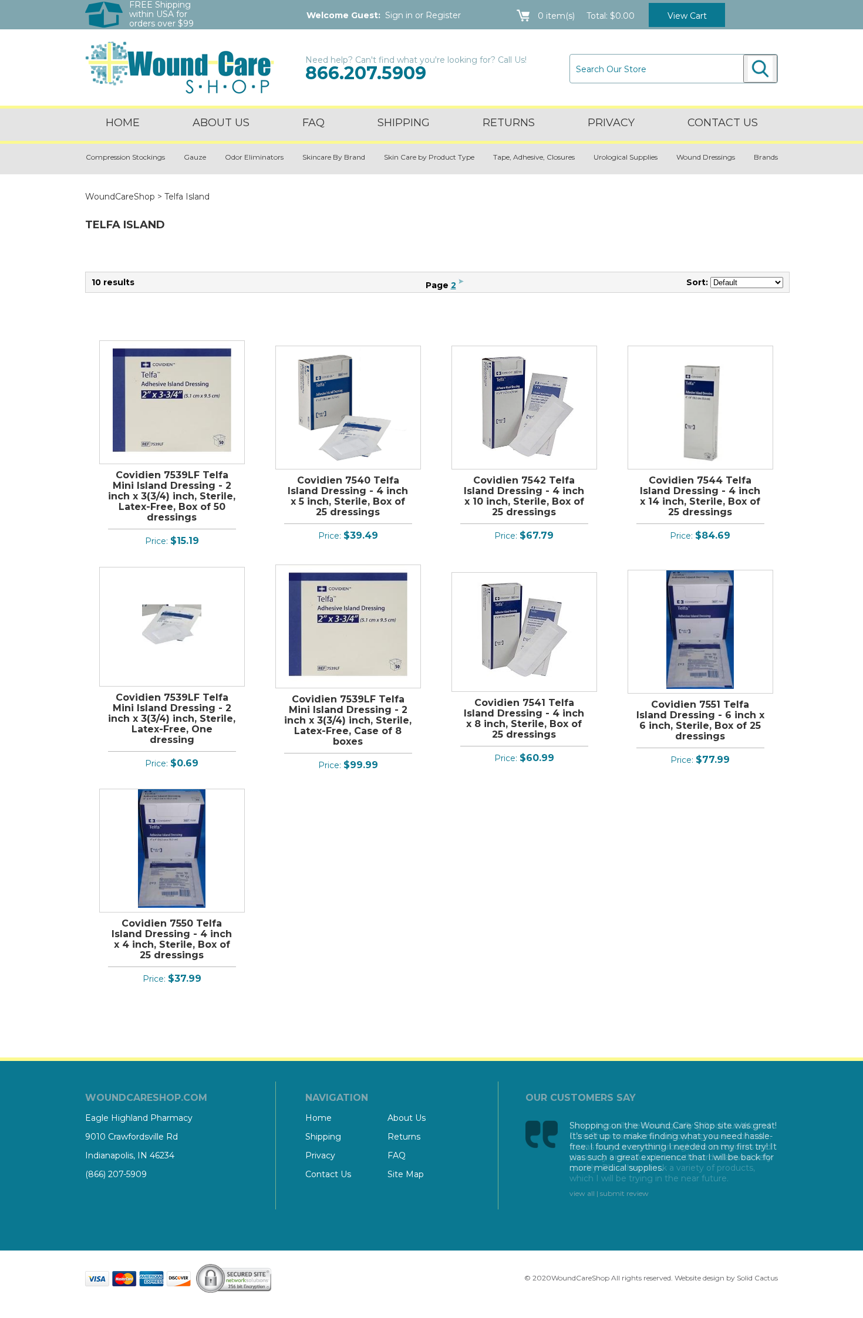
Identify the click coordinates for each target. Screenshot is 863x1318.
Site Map (405, 1174)
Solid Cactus (757, 1277)
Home (123, 122)
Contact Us (328, 1174)
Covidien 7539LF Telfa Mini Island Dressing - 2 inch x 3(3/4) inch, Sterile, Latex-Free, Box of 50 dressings (171, 496)
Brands (766, 157)
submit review (624, 1193)
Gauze (195, 157)
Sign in (399, 15)
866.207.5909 (365, 73)
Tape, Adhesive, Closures (534, 157)
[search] (760, 69)
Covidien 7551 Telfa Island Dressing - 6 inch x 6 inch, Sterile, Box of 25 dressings (700, 720)
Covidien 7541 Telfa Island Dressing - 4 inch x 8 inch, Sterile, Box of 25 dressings (524, 718)
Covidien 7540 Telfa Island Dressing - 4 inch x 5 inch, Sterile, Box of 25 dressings (348, 496)
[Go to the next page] (461, 285)
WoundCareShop (120, 196)
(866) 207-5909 (116, 1174)
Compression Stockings (125, 157)
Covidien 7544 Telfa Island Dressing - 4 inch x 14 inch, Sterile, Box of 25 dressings (700, 496)
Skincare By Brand (333, 157)
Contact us (722, 122)
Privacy (611, 122)
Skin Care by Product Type (429, 157)
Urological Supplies (626, 157)
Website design (699, 1277)
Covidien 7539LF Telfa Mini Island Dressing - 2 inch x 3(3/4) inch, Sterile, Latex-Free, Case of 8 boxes (348, 720)
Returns (509, 122)
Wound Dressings (705, 157)
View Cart (687, 16)
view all (582, 1193)
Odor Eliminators (254, 157)
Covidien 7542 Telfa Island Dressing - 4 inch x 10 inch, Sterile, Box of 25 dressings (524, 496)
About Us (221, 122)
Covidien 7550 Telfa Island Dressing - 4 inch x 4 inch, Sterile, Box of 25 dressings (172, 939)
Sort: (697, 282)
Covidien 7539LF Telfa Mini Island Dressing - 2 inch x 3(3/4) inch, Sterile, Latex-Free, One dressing (171, 718)
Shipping (403, 122)
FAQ (313, 122)
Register (443, 15)
